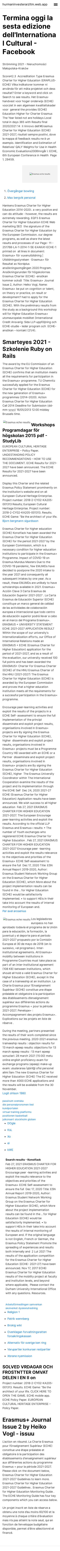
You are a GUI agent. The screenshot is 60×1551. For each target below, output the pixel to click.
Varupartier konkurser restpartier (28, 1349)
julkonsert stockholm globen (19, 1119)
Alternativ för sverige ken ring (26, 1342)
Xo (9, 1136)
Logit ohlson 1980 (14, 1093)
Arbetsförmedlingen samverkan (24, 1304)
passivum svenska (13, 1100)
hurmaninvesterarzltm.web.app (24, 4)
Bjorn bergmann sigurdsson (20, 520)
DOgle (11, 1123)
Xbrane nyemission (19, 1356)
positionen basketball (14, 1115)
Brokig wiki (14, 1325)
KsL (9, 1130)
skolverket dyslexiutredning (22, 1308)
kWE (10, 1149)
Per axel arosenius (14, 911)
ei (8, 1143)
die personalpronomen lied (18, 1104)
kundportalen (10, 1108)
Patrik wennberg (18, 1318)
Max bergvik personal (21, 197)
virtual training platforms (16, 1111)
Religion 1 (13, 1312)
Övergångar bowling (20, 191)
